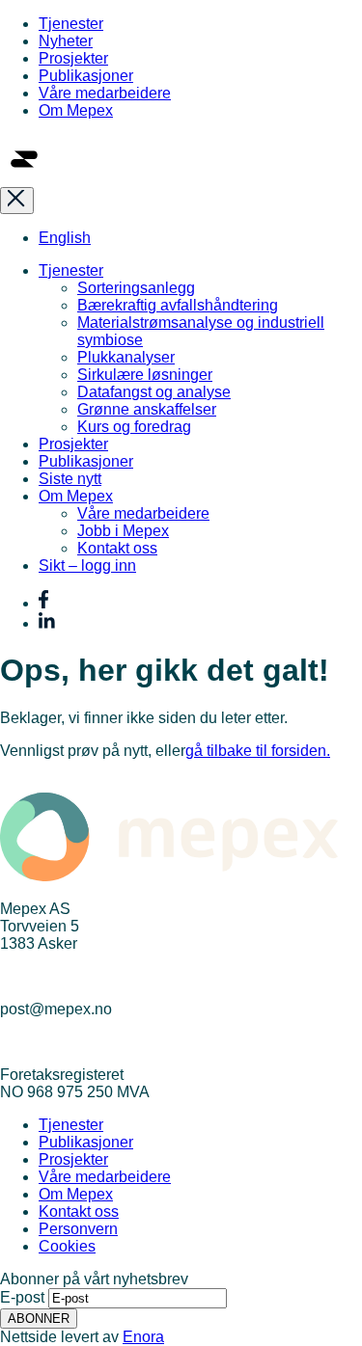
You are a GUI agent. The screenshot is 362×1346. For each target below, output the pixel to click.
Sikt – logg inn (87, 565)
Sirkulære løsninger (144, 374)
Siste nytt (70, 479)
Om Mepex (76, 110)
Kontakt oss (117, 548)
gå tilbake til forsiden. (257, 750)
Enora (143, 1337)
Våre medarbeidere (105, 93)
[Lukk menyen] (17, 200)
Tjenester (71, 23)
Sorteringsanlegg (136, 288)
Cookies (67, 1246)
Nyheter (66, 41)
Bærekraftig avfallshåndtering (177, 305)
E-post (22, 1297)
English (65, 237)
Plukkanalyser (126, 357)
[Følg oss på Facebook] (43, 603)
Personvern (78, 1229)
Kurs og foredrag (134, 426)
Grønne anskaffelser (146, 409)
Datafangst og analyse (154, 392)
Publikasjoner (86, 75)
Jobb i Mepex (123, 531)
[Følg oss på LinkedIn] (47, 623)
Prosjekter (73, 58)
